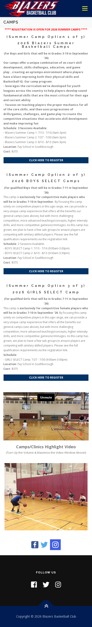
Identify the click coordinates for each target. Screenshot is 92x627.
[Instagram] (55, 544)
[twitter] (44, 544)
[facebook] (35, 544)
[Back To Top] (46, 606)
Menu (84, 8)
